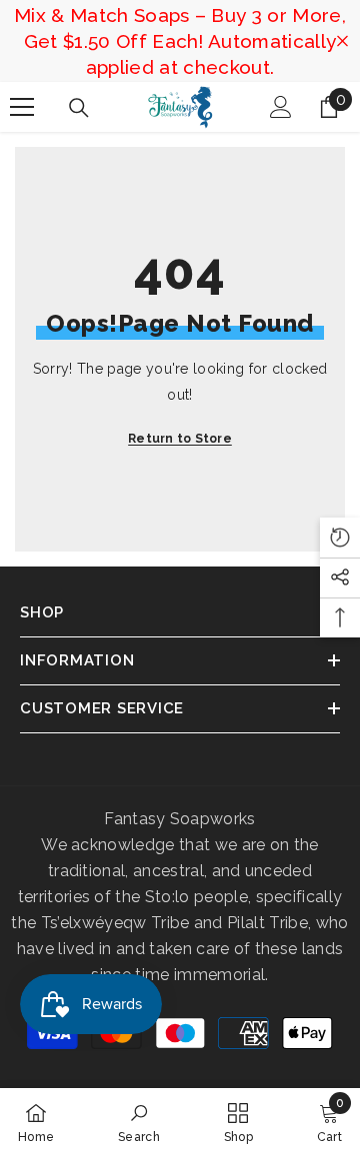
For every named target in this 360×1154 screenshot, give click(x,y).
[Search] (79, 108)
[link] (139, 1121)
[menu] (22, 107)
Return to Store (180, 439)
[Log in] (281, 107)
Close (342, 41)
